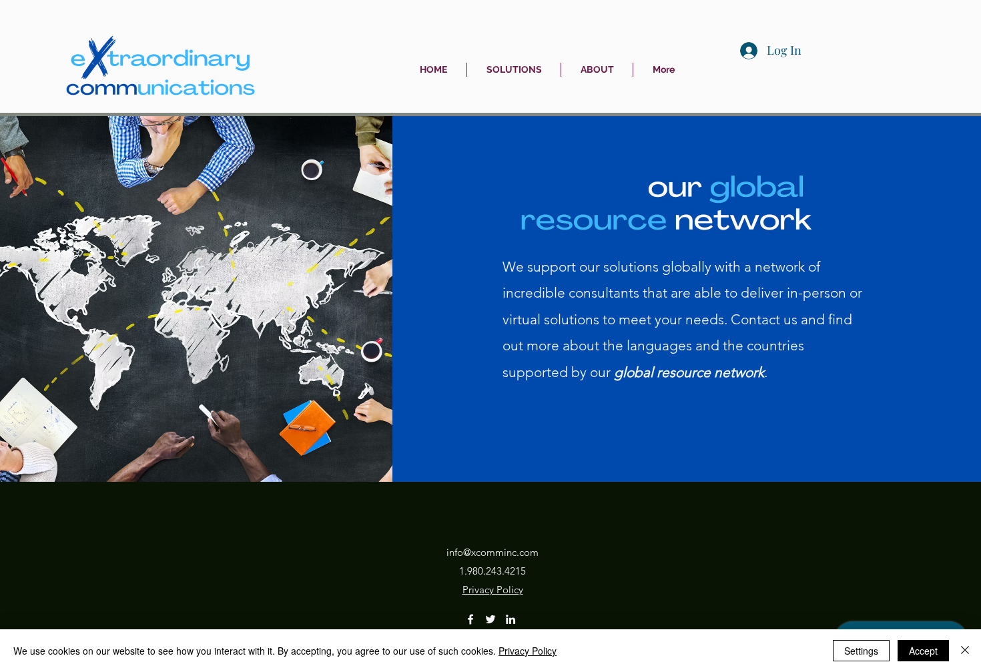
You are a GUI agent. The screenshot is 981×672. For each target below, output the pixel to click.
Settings (861, 650)
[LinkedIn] (510, 619)
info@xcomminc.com (492, 552)
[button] (514, 70)
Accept (923, 650)
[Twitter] (490, 619)
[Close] (965, 650)
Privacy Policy (528, 650)
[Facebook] (470, 619)
